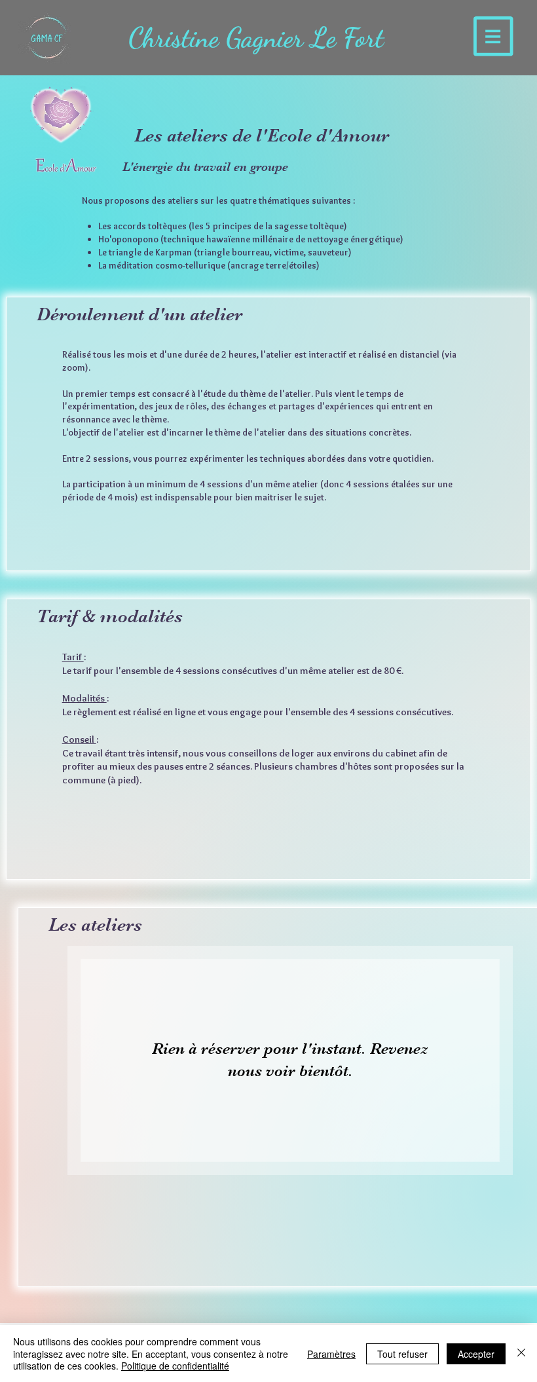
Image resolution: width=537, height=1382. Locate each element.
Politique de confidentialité (175, 1365)
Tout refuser (402, 1353)
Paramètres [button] (331, 1353)
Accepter (476, 1353)
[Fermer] (521, 1353)
